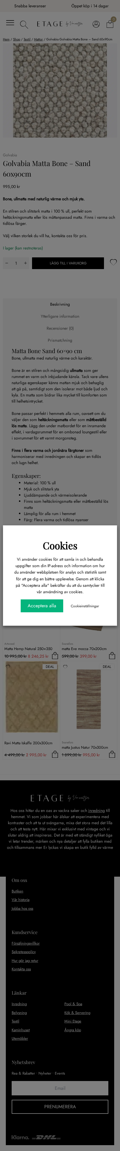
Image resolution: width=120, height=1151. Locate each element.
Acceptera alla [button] (42, 605)
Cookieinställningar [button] (85, 606)
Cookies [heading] (60, 545)
